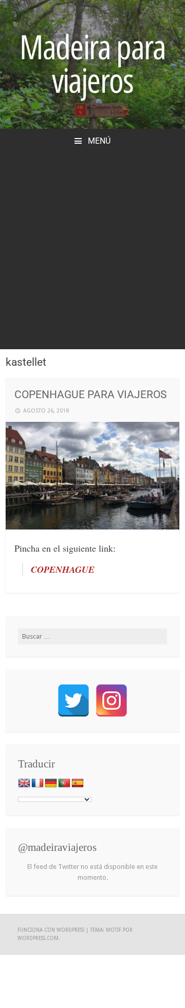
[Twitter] (73, 700)
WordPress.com (38, 938)
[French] (37, 783)
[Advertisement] (92, 244)
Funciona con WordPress (50, 930)
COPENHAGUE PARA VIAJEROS (90, 394)
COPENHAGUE (63, 569)
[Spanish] (77, 783)
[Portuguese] (64, 783)
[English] (24, 783)
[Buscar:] (93, 636)
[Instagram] (111, 700)
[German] (51, 783)
